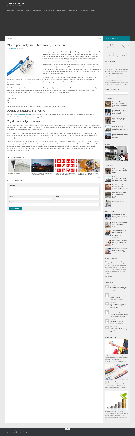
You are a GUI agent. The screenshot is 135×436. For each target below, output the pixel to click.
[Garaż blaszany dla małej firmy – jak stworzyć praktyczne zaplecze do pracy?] (108, 195)
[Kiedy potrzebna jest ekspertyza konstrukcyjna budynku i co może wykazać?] (108, 128)
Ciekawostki (108, 273)
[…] (127, 361)
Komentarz (12, 185)
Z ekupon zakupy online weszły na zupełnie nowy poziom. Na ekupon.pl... (118, 288)
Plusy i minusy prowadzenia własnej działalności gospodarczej (119, 224)
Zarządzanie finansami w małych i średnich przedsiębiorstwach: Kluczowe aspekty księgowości (119, 234)
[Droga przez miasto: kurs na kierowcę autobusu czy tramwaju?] (108, 136)
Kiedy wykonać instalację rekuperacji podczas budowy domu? (120, 119)
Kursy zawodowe (83, 10)
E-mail (58, 196)
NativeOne (54, 177)
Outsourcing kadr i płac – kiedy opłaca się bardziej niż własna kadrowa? (119, 112)
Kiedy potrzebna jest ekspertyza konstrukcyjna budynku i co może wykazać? (120, 127)
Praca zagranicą (72, 10)
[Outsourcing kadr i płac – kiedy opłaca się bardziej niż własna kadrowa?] (108, 112)
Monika (13, 48)
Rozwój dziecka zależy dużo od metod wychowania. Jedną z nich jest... (118, 329)
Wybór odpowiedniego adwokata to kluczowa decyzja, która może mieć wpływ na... (118, 305)
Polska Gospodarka (49, 10)
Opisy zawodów (37, 10)
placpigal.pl (122, 264)
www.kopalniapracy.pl (119, 271)
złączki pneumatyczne (20, 114)
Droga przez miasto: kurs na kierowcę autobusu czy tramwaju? (120, 135)
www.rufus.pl (108, 276)
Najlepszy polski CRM (118, 201)
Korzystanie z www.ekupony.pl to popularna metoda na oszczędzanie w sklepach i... (119, 297)
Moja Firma (20, 10)
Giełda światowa (61, 10)
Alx (26, 432)
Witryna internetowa (14, 202)
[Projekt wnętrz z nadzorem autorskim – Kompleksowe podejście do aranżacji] (108, 243)
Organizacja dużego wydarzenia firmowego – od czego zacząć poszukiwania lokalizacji (119, 104)
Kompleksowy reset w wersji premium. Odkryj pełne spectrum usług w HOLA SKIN (120, 186)
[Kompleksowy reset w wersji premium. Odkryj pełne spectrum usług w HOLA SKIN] (108, 187)
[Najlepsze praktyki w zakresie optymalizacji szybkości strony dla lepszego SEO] (108, 251)
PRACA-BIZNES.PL (15, 3)
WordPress (17, 432)
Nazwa (11, 196)
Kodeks (93, 10)
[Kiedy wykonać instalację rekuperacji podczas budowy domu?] (108, 120)
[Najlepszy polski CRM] (108, 203)
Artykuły (28, 10)
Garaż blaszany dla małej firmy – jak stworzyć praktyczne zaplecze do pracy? (119, 195)
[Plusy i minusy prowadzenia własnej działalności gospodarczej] (108, 225)
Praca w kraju (11, 10)
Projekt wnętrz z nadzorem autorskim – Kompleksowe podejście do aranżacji (119, 242)
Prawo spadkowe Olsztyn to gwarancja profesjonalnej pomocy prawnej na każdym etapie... (119, 314)
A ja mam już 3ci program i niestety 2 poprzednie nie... (117, 322)
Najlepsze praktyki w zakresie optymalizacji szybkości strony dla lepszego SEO (120, 250)
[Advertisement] (67, 24)
